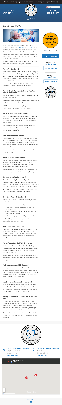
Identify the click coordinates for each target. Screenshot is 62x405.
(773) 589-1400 (52, 13)
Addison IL (9, 11)
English (50, 7)
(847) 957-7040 (9, 13)
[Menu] (31, 402)
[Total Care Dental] (50, 51)
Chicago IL (53, 11)
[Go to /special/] (50, 40)
